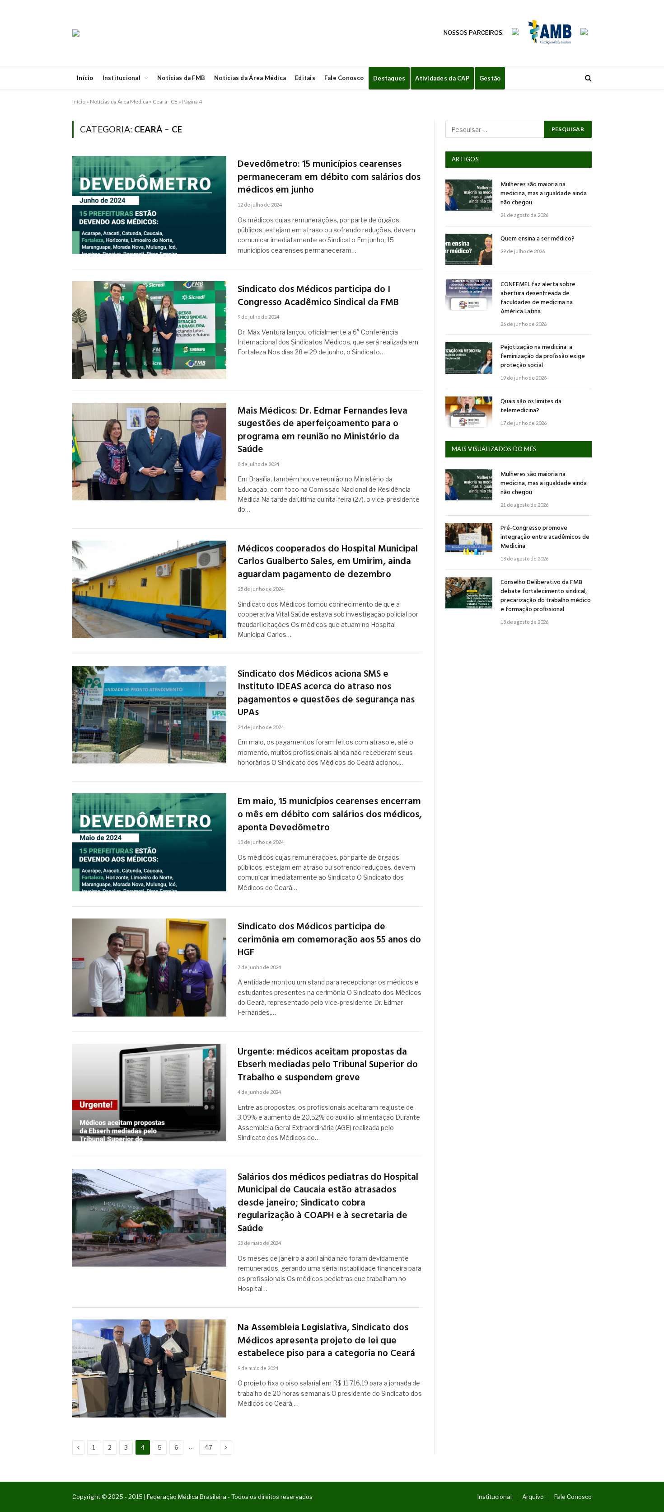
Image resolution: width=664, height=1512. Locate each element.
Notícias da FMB (181, 77)
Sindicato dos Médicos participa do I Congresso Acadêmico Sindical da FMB (318, 296)
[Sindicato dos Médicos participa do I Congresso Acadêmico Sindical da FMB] (149, 330)
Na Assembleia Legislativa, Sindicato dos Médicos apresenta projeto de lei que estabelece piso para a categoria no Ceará (326, 1341)
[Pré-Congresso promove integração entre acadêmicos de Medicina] (468, 538)
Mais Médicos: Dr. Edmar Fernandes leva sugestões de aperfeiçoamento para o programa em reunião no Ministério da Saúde (322, 431)
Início (85, 77)
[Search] (587, 78)
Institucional (121, 77)
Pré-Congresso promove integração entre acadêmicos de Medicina (544, 537)
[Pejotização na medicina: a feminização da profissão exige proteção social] (468, 357)
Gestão (490, 78)
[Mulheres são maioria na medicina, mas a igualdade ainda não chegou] (468, 195)
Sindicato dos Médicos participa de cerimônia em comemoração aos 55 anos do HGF (329, 940)
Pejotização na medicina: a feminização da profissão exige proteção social (542, 356)
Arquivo (533, 1496)
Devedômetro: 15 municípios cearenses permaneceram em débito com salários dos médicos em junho (329, 177)
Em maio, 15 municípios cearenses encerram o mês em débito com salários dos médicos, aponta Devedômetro (330, 815)
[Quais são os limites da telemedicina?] (468, 412)
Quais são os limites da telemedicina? (530, 406)
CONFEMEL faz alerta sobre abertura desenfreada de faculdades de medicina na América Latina (537, 298)
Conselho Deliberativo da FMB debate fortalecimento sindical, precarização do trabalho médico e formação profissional (545, 596)
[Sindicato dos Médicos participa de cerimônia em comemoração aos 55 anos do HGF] (149, 968)
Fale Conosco (344, 77)
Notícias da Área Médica (250, 77)
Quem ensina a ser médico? (537, 239)
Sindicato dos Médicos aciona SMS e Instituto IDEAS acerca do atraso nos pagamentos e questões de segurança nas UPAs (326, 694)
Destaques (389, 78)
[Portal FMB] (75, 33)
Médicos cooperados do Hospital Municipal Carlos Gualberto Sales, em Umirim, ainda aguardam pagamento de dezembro (328, 562)
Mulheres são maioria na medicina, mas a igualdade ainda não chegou (543, 193)
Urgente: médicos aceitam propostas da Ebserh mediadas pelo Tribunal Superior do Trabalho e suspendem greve (328, 1065)
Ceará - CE (165, 101)
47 (208, 1447)
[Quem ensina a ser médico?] (468, 249)
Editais (305, 77)
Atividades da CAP (442, 78)
